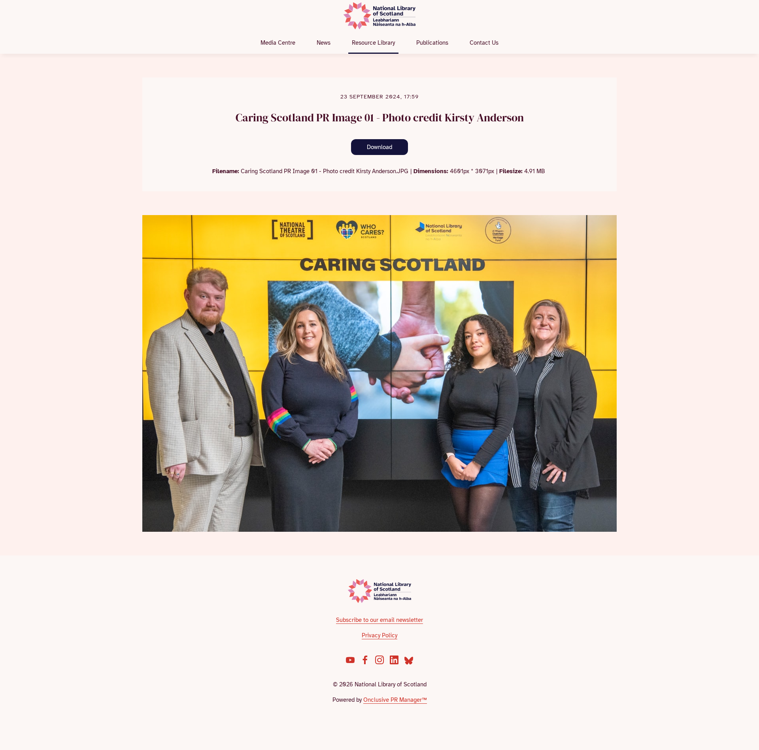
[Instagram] (379, 660)
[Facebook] (365, 660)
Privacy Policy (379, 635)
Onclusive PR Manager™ (395, 699)
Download (379, 147)
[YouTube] (350, 660)
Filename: (225, 171)
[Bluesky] (408, 660)
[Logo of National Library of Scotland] (380, 591)
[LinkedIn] (394, 660)
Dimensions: (430, 171)
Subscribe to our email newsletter (379, 619)
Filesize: (511, 171)
